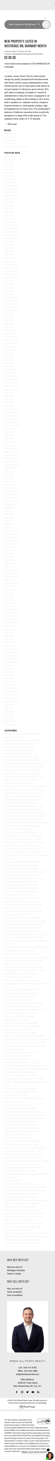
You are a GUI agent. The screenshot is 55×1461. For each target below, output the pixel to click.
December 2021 (11, 337)
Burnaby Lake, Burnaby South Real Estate (22, 799)
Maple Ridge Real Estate (15, 1019)
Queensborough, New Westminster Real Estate (25, 1118)
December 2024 (11, 225)
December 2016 (11, 534)
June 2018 (9, 475)
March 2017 (9, 524)
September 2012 (11, 701)
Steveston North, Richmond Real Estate (21, 1164)
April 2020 (9, 402)
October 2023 (10, 271)
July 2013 (8, 668)
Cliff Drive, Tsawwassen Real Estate (20, 832)
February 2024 (10, 258)
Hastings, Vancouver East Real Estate (21, 964)
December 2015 (11, 573)
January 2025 (10, 222)
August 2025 (10, 199)
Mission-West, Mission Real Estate (20, 1033)
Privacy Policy (13, 1403)
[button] (17, 1392)
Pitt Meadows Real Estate (16, 1095)
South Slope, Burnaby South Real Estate (22, 1157)
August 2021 (10, 350)
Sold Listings (10, 143)
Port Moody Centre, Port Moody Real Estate (24, 1098)
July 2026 (8, 163)
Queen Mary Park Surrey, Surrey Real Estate (23, 1111)
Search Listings (14, 1273)
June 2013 (9, 672)
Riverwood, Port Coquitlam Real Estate (21, 1128)
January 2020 (10, 412)
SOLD (49, 18)
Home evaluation (14, 1292)
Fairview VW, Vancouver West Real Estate (23, 901)
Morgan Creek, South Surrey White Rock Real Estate (27, 1039)
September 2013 (11, 662)
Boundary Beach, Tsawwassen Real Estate (23, 773)
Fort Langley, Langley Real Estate (19, 914)
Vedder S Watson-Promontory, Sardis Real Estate (26, 1200)
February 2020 (10, 409)
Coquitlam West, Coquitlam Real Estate (21, 849)
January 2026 (10, 182)
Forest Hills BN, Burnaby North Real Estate (23, 911)
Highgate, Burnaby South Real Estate (20, 974)
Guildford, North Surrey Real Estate (19, 951)
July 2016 (8, 550)
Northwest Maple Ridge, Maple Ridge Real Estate (26, 1069)
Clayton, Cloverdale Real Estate (18, 829)
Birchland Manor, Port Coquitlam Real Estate (23, 766)
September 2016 (11, 544)
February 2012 (10, 724)
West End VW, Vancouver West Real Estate (23, 1217)
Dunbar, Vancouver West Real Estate (20, 881)
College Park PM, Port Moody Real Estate (23, 839)
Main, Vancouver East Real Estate (19, 1016)
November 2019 (11, 419)
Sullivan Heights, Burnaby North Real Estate (23, 1167)
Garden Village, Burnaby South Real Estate (23, 928)
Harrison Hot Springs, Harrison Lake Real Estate (25, 957)
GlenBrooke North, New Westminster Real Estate (26, 934)
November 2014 (11, 616)
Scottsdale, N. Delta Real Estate (18, 1138)
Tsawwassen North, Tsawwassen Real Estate (24, 1190)
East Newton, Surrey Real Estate (18, 895)
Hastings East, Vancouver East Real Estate (23, 960)
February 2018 (10, 488)
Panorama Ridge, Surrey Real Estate (20, 1089)
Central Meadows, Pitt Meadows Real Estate (24, 816)
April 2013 (9, 678)
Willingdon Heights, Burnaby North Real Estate (24, 1236)
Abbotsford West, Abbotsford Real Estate (23, 740)
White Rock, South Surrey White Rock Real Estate (26, 1233)
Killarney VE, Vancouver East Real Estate (22, 980)
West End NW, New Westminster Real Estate (24, 1213)
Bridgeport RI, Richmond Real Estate (20, 780)
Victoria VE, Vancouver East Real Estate (22, 1203)
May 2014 (8, 636)
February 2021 (10, 369)
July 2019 (8, 432)
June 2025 (9, 205)
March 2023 (9, 294)
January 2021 (10, 373)
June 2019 (9, 435)
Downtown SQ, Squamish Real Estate (20, 875)
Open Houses (10, 140)
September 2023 (11, 274)
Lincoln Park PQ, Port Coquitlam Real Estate (24, 1003)
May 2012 (8, 714)
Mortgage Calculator (16, 1270)
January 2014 (10, 649)
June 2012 (9, 711)
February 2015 (10, 606)
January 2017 (10, 530)
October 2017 (10, 501)
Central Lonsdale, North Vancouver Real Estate (25, 813)
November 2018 (11, 458)
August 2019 (10, 429)
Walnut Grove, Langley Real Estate (19, 1207)
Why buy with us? (15, 1267)
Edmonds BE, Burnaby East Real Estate (21, 898)
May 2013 (8, 675)
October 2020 (10, 383)
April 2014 (9, 639)
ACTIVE (39, 18)
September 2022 (11, 307)
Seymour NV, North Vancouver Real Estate (23, 1141)
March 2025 (9, 215)
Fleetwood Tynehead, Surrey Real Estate (22, 908)
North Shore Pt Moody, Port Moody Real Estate (25, 1066)
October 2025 (10, 192)
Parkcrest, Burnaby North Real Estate (20, 1092)
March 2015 (9, 603)
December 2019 (11, 416)
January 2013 (10, 688)
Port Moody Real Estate (15, 1102)
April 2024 (9, 251)
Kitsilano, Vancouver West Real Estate (21, 990)
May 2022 (8, 320)
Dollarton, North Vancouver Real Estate (21, 868)
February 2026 (10, 179)
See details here (11, 71)
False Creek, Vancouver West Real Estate (22, 904)
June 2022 (9, 317)
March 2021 (9, 366)
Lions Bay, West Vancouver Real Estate (21, 1006)
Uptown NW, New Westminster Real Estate (23, 1194)
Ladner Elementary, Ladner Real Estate (21, 993)
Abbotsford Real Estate (14, 737)
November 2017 (11, 498)
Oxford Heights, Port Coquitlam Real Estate (23, 1079)
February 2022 (10, 330)
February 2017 (10, 527)
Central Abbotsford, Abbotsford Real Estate (23, 806)
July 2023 (8, 281)
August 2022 (10, 310)
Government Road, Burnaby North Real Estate (24, 937)
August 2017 (10, 507)
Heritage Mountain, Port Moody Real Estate (23, 967)
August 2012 (10, 705)
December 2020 (11, 376)
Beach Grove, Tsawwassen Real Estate (21, 760)
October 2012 (10, 698)
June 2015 (9, 593)
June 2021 (9, 356)
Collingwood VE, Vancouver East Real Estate (24, 842)
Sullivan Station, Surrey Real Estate (19, 1171)
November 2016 (11, 537)
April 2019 (9, 442)
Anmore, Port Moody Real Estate (19, 750)
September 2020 (11, 386)
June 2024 (9, 245)
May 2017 (8, 517)
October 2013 (10, 659)
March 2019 (9, 445)
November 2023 (11, 268)
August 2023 (10, 278)
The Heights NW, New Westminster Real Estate (25, 1187)
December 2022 (11, 297)
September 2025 (11, 195)
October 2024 (10, 232)
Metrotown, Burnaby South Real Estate (21, 1023)
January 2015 (10, 609)
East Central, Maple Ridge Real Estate (21, 891)
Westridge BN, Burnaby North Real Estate (27, 54)
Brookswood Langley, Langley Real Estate (23, 790)
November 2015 (11, 577)
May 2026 (8, 169)
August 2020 (10, 389)
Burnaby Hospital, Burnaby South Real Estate (24, 796)
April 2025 (9, 212)
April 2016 (9, 560)
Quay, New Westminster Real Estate (20, 1108)
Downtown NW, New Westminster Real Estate (24, 872)
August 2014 (10, 626)
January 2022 (10, 333)
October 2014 (10, 619)
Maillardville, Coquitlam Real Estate (20, 1013)
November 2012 (11, 695)
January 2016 (10, 570)
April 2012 (9, 718)
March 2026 (9, 176)
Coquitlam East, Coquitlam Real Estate (21, 845)
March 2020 (9, 406)
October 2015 (10, 580)
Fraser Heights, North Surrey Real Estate (22, 918)
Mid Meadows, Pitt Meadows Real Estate (23, 1026)
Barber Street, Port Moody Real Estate (21, 757)
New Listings (10, 137)
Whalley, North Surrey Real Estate (19, 1230)
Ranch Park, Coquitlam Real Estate (19, 1121)
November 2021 (11, 340)
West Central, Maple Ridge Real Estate (21, 1210)
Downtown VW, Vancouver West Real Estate (23, 878)
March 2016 (9, 563)
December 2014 (11, 613)
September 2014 (11, 622)
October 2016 (10, 540)
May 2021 (8, 360)
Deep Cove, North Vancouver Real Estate (22, 862)
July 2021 (8, 353)
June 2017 (9, 514)
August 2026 (10, 159)
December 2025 (11, 186)
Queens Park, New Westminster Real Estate (24, 1115)
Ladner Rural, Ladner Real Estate (18, 996)
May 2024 (8, 248)
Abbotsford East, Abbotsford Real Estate (22, 734)
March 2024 (9, 254)
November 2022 (11, 301)
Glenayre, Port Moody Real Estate (19, 931)
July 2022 (8, 314)
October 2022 (10, 304)
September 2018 (11, 465)
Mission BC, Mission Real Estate (19, 1029)
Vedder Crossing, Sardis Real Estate (20, 1197)
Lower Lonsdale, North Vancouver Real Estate (24, 1010)
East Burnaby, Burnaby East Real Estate (21, 888)
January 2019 (10, 452)
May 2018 (8, 478)
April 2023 (9, 291)
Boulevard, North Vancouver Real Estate (22, 770)
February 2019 (10, 448)
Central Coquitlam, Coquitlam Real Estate (22, 809)
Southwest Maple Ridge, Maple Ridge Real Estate (26, 1161)
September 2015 (11, 583)
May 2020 (8, 399)
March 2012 (9, 721)
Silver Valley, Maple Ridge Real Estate (21, 1144)
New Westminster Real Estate (17, 1056)
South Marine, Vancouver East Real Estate (23, 1151)
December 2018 (11, 455)
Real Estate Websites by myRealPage (33, 1403)
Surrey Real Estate (12, 1180)
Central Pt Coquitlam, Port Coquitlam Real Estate (26, 822)
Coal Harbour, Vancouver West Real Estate (23, 836)
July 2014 (8, 629)
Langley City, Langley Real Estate (19, 1000)
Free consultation (15, 1295)
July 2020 (8, 392)
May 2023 (8, 287)
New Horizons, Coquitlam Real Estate (21, 1052)
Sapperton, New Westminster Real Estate (22, 1131)
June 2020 (9, 396)
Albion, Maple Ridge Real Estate (18, 747)
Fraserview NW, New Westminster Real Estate (25, 921)
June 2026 (9, 166)
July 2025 (8, 202)
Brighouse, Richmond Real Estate (19, 783)
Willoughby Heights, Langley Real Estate (22, 1240)
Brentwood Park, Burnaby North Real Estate (23, 776)
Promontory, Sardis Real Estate (18, 1105)
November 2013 (11, 655)
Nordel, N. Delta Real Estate (16, 1059)
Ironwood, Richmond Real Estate (18, 977)
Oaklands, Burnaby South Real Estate (20, 1075)
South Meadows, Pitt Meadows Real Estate (23, 1154)
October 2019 (10, 422)
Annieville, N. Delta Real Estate (18, 753)
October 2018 (10, 462)
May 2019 (8, 439)
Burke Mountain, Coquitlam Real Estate (21, 793)
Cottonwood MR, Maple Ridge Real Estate (23, 852)
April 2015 (9, 599)
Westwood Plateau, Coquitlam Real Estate (23, 1226)
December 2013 (11, 652)
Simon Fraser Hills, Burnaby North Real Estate (24, 1148)
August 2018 (10, 468)
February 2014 (10, 645)
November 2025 (11, 189)
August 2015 (10, 586)
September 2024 (11, 235)
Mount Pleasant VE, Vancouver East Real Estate (25, 1046)
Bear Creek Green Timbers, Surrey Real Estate (24, 763)
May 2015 (8, 596)
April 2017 (9, 521)
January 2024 (10, 261)
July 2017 (8, 511)
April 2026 (9, 172)
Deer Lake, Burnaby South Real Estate (21, 865)
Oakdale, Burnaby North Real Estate (20, 1072)
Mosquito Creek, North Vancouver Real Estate (24, 1042)
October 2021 (10, 343)
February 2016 (10, 567)
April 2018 (9, 481)
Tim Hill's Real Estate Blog (16, 147)
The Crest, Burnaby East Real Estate (20, 1184)
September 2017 (11, 504)
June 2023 (9, 284)
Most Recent (10, 156)
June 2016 (9, 553)
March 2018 (9, 484)
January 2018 (10, 491)
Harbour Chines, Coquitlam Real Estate (21, 954)
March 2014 (9, 642)
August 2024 (10, 238)
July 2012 (8, 708)
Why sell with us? (15, 1288)
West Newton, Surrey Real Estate (19, 1220)
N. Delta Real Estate (13, 1049)
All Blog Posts (10, 133)
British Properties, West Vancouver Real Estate (25, 786)
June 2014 (9, 632)
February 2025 (10, 218)
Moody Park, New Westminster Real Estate (23, 1036)
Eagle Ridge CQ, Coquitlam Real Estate (21, 885)
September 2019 (11, 425)
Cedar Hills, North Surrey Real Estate (20, 803)
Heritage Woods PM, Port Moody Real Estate (24, 970)
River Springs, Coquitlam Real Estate (20, 1125)
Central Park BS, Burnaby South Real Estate (23, 819)
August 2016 (10, 547)
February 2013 (10, 685)
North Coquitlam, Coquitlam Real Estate (21, 1062)
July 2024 (8, 241)
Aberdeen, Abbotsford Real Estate (19, 744)
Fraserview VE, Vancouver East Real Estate (23, 924)
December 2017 (11, 494)
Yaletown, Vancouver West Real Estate (21, 1243)
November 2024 (11, 228)
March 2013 (9, 682)
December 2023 (11, 264)
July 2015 (8, 590)
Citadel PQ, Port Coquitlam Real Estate (21, 826)
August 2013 (10, 665)
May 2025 (8, 209)
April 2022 (9, 324)
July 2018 (8, 471)
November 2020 (11, 379)
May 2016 (8, 557)
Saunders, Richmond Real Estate (18, 1134)
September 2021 (11, 347)
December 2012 (11, 691)
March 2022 (9, 327)
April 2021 (9, 363)
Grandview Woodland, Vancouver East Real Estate (26, 947)
